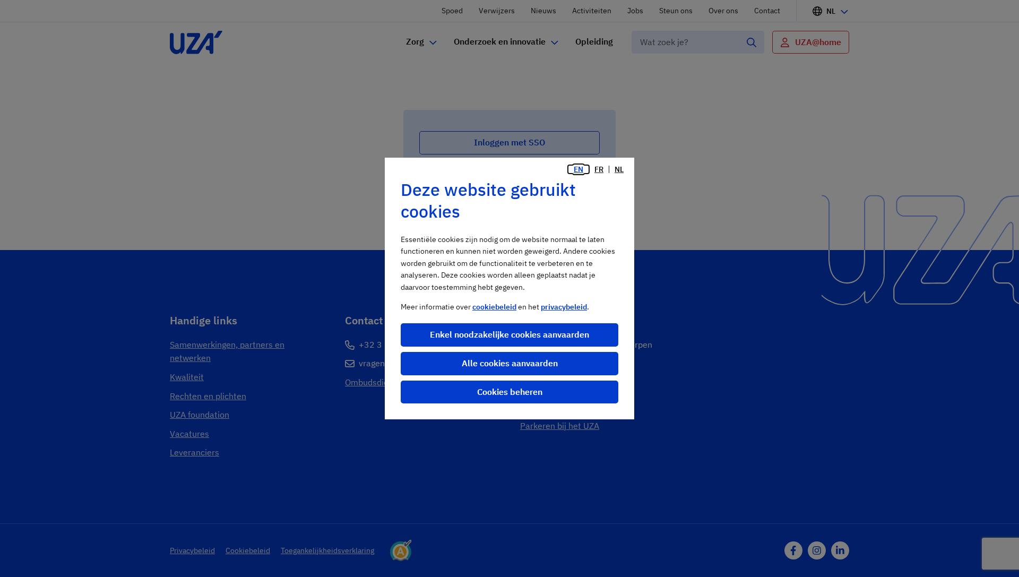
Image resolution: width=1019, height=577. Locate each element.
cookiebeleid (494, 307)
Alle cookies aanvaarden (510, 363)
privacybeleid (564, 307)
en (578, 169)
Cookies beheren (509, 391)
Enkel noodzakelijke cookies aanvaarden (509, 334)
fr (598, 169)
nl (619, 169)
